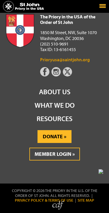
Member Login (53, 154)
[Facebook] (45, 75)
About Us (54, 91)
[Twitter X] (68, 75)
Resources (54, 118)
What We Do (55, 105)
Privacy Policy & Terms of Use (44, 200)
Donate (53, 136)
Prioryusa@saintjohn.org (65, 59)
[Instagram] (56, 75)
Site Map (86, 200)
